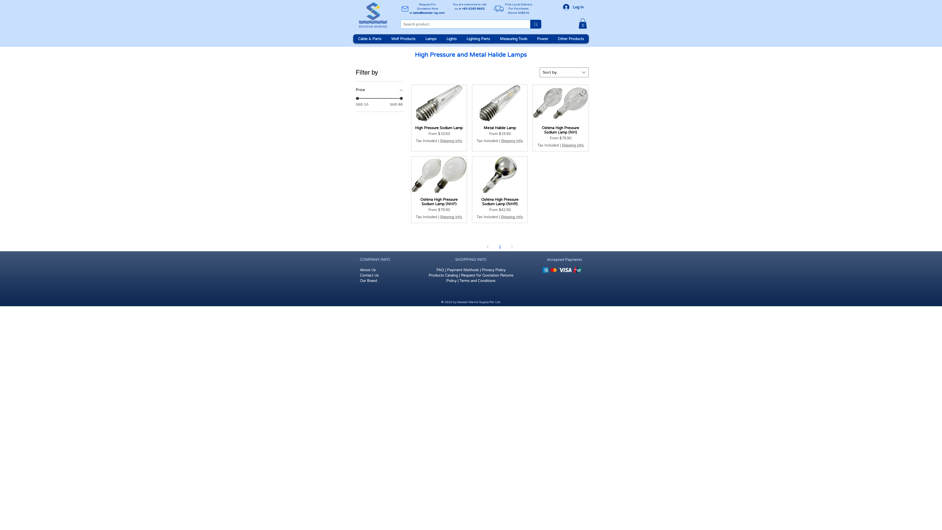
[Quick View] (439, 103)
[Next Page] (512, 247)
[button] (582, 23)
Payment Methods (463, 270)
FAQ (440, 270)
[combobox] (564, 72)
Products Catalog (443, 275)
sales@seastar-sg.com (429, 12)
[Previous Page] (488, 247)
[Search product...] (535, 24)
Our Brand (368, 280)
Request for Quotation (480, 275)
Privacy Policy (494, 270)
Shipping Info (451, 141)
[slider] (357, 98)
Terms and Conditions (477, 280)
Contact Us (369, 275)
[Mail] (404, 8)
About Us (368, 270)
